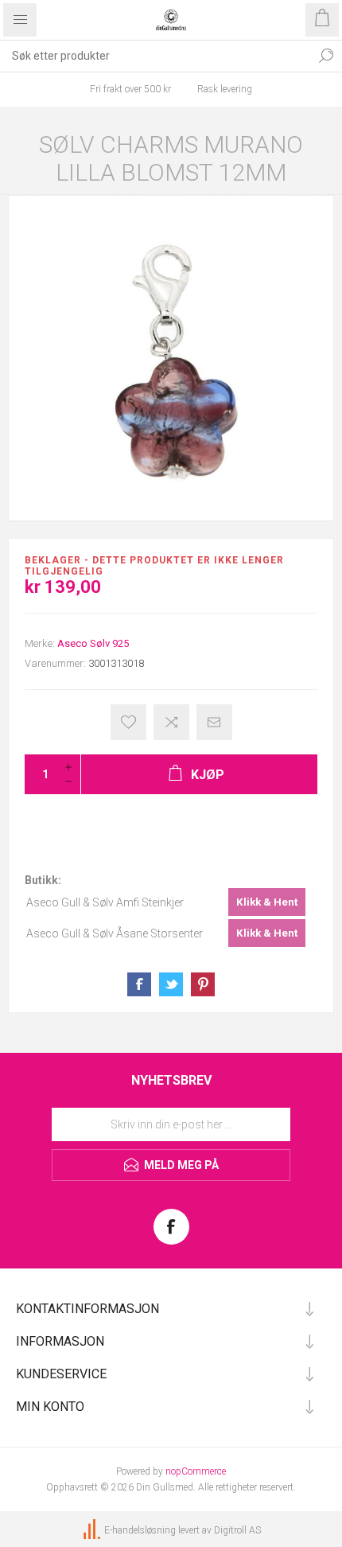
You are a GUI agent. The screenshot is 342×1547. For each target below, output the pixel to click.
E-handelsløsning (140, 1530)
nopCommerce (195, 1471)
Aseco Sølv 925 (93, 643)
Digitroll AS (237, 1530)
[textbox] (155, 56)
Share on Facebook (139, 984)
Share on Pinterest (203, 984)
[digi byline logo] (93, 1530)
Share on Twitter (171, 984)
